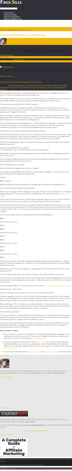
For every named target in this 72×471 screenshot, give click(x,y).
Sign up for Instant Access (36, 431)
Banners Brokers (7, 67)
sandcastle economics (60, 85)
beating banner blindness (16, 85)
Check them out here (39, 338)
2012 (22, 59)
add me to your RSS (33, 352)
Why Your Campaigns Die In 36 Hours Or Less (22, 34)
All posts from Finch (6, 55)
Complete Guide (10, 15)
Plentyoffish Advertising (22, 82)
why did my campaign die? (38, 87)
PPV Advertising (36, 82)
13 (19, 59)
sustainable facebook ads (8, 87)
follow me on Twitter (51, 352)
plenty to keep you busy (11, 348)
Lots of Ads (42, 342)
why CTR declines (23, 87)
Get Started (9, 13)
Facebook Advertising (7, 82)
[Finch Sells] (18, 4)
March (16, 59)
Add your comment (6, 76)
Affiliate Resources (12, 17)
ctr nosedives (30, 85)
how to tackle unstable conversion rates (58, 286)
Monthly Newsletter (12, 19)
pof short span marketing (43, 85)
